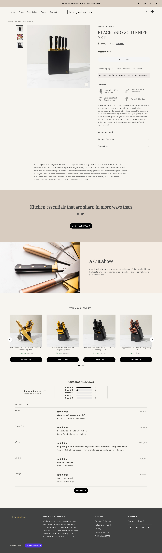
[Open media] (19, 28)
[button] (103, 52)
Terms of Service (102, 532)
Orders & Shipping (103, 521)
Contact (53, 12)
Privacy (98, 529)
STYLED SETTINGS (106, 26)
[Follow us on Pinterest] (151, 3)
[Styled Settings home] (18, 517)
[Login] (146, 12)
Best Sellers (32, 12)
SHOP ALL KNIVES (80, 226)
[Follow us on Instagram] (145, 3)
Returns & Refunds (103, 525)
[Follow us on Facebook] (139, 3)
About (43, 12)
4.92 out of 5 (40, 391)
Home (12, 12)
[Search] (142, 12)
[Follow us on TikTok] (157, 3)
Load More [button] (81, 490)
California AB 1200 (102, 536)
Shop (21, 12)
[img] (62, 412)
